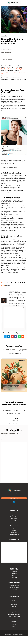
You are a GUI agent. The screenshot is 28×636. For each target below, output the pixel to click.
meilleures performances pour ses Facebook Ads (13, 72)
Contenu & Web (14, 596)
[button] (24, 59)
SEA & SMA (14, 569)
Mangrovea (14, 2)
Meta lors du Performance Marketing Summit (13, 69)
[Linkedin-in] (14, 502)
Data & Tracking (14, 583)
